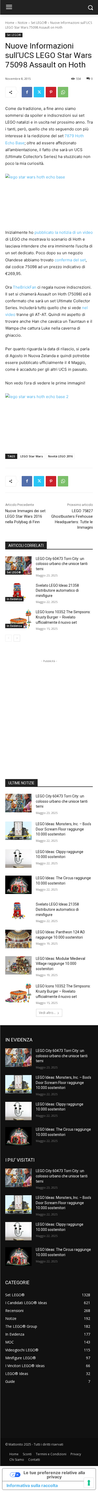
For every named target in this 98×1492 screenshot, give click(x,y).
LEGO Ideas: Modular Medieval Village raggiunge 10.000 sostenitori (60, 963)
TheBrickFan (24, 287)
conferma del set (70, 259)
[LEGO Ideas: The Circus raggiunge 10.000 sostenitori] (18, 885)
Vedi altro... (47, 1012)
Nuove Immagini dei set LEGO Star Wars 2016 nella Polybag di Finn (25, 516)
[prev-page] (8, 638)
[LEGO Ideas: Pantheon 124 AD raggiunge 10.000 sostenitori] (18, 939)
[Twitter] (39, 92)
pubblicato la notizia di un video (63, 232)
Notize (22, 22)
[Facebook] (27, 92)
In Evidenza (14, 599)
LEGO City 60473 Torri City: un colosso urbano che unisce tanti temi (62, 564)
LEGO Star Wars (31, 456)
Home (9, 22)
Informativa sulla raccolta (32, 1485)
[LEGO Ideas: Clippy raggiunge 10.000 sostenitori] (18, 858)
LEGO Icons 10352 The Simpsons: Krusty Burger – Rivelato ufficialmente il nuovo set (63, 617)
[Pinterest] (51, 92)
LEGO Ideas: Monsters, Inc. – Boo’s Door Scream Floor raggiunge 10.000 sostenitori (63, 829)
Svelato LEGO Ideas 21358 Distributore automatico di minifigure (57, 590)
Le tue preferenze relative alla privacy (54, 1474)
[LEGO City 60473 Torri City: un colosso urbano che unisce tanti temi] (18, 565)
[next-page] (17, 638)
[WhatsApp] (63, 92)
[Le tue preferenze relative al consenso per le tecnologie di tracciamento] (89, 1483)
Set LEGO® (39, 22)
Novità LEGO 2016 (60, 456)
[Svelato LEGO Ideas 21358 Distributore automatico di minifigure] (18, 592)
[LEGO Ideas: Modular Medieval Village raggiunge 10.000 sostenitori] (18, 965)
